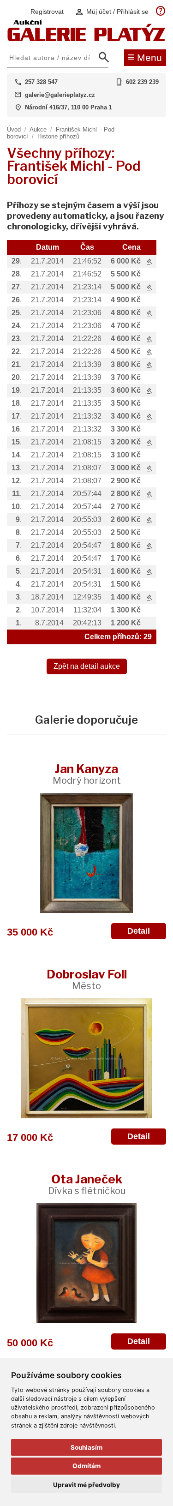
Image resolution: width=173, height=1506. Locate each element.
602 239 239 (142, 81)
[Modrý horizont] (86, 853)
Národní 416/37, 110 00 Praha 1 (68, 107)
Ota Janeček (86, 1184)
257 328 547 (41, 81)
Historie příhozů (58, 136)
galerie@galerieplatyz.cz (60, 94)
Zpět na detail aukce (87, 666)
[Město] (86, 1058)
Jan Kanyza (87, 774)
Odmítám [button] (86, 1466)
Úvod (14, 129)
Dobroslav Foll (87, 979)
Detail (138, 931)
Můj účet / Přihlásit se (112, 12)
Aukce (38, 129)
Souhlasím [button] (86, 1447)
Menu (144, 56)
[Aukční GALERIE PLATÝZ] (86, 39)
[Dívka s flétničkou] (86, 1263)
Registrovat (47, 11)
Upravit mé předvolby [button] (86, 1484)
